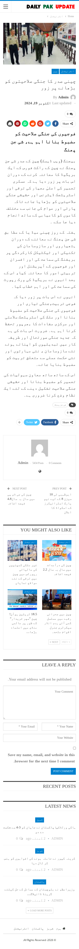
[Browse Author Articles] (39, 448)
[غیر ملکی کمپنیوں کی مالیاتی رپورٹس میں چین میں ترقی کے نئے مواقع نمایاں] (22, 550)
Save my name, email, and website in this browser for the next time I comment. (41, 758)
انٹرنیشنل (67, 71)
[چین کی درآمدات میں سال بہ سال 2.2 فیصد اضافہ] (57, 550)
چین (55, 71)
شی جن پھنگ (60, 405)
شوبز (40, 850)
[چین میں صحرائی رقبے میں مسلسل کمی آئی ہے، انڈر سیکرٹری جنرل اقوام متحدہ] (57, 599)
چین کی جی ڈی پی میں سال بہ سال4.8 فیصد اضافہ (21, 499)
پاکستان (39, 881)
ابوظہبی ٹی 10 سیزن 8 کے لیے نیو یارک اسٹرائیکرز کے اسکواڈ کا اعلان (58, 503)
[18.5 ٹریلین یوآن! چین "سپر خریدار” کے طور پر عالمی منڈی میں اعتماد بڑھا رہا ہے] (22, 599)
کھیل (40, 819)
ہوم (58, 928)
